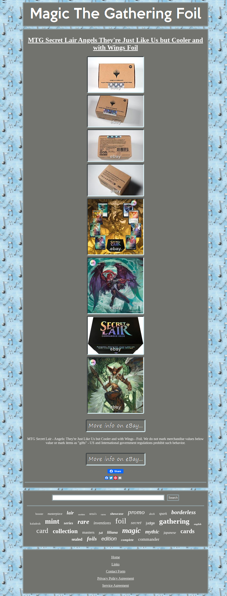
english (197, 524)
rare (83, 521)
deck (152, 513)
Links (115, 564)
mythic (152, 531)
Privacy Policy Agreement (115, 578)
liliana (112, 532)
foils (92, 539)
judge (150, 523)
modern (81, 514)
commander (148, 539)
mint (52, 521)
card (42, 530)
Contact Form (115, 571)
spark (163, 513)
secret (136, 522)
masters (88, 532)
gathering (174, 521)
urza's (92, 513)
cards (187, 531)
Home (115, 557)
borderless (183, 512)
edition (109, 539)
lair (70, 512)
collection (65, 531)
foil (120, 521)
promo (136, 511)
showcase (116, 513)
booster (39, 513)
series (68, 523)
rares (103, 514)
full (101, 532)
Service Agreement (115, 585)
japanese (170, 532)
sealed (77, 539)
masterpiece (55, 513)
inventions (102, 523)
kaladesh (35, 523)
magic (131, 530)
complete (127, 540)
